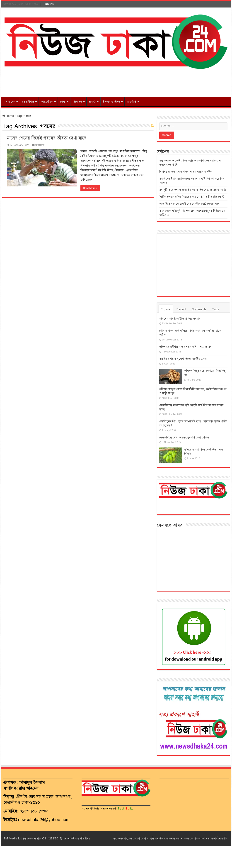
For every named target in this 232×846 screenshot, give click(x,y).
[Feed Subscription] (152, 126)
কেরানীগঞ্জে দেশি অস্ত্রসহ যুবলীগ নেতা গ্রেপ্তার (184, 437)
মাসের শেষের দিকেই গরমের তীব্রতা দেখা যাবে (46, 138)
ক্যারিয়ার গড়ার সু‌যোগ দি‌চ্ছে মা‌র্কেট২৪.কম (183, 359)
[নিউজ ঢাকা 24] (116, 41)
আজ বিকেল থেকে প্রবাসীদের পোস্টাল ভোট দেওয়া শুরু (189, 204)
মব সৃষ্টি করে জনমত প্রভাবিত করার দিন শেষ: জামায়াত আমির (193, 190)
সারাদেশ (10, 102)
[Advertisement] (116, 82)
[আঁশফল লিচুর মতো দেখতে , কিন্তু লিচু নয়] (170, 376)
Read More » (90, 188)
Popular (166, 309)
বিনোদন (77, 102)
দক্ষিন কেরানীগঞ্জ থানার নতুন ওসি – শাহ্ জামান (185, 347)
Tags (215, 309)
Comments (199, 309)
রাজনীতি (131, 102)
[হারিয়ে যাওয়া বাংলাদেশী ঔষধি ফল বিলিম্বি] (170, 455)
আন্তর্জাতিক (47, 102)
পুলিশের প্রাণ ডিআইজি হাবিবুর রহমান (179, 318)
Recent (181, 309)
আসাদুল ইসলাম (32, 782)
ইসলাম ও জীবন (111, 102)
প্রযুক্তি (92, 102)
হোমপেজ (49, 4)
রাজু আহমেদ (29, 788)
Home (9, 116)
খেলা (62, 102)
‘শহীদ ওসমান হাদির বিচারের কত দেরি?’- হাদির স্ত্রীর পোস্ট (191, 197)
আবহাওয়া (39, 145)
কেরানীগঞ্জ (28, 102)
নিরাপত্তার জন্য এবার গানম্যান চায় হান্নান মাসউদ (185, 172)
